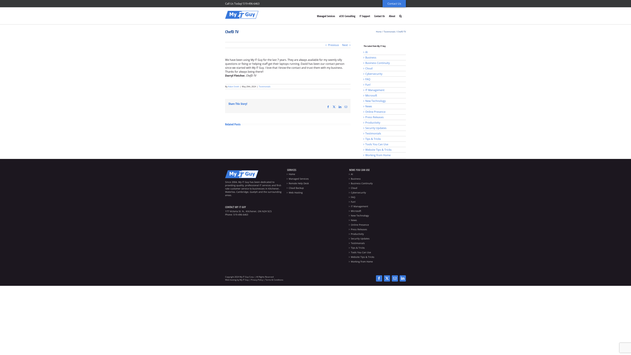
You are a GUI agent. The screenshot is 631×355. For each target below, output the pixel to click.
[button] (400, 15)
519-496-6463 (240, 214)
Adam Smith (233, 86)
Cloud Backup (296, 187)
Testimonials (264, 86)
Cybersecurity (373, 74)
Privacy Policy (257, 279)
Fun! (368, 84)
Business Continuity (377, 63)
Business (370, 57)
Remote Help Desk (299, 183)
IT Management (375, 90)
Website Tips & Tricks (378, 150)
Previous (333, 45)
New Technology (375, 101)
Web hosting (230, 279)
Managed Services (299, 178)
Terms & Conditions (274, 279)
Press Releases (374, 117)
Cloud (369, 68)
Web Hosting (296, 192)
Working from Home (378, 155)
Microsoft (371, 95)
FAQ (367, 79)
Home (292, 174)
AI (366, 52)
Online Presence (375, 112)
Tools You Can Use (376, 144)
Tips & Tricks (373, 139)
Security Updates (375, 128)
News (368, 106)
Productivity (372, 122)
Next (345, 45)
